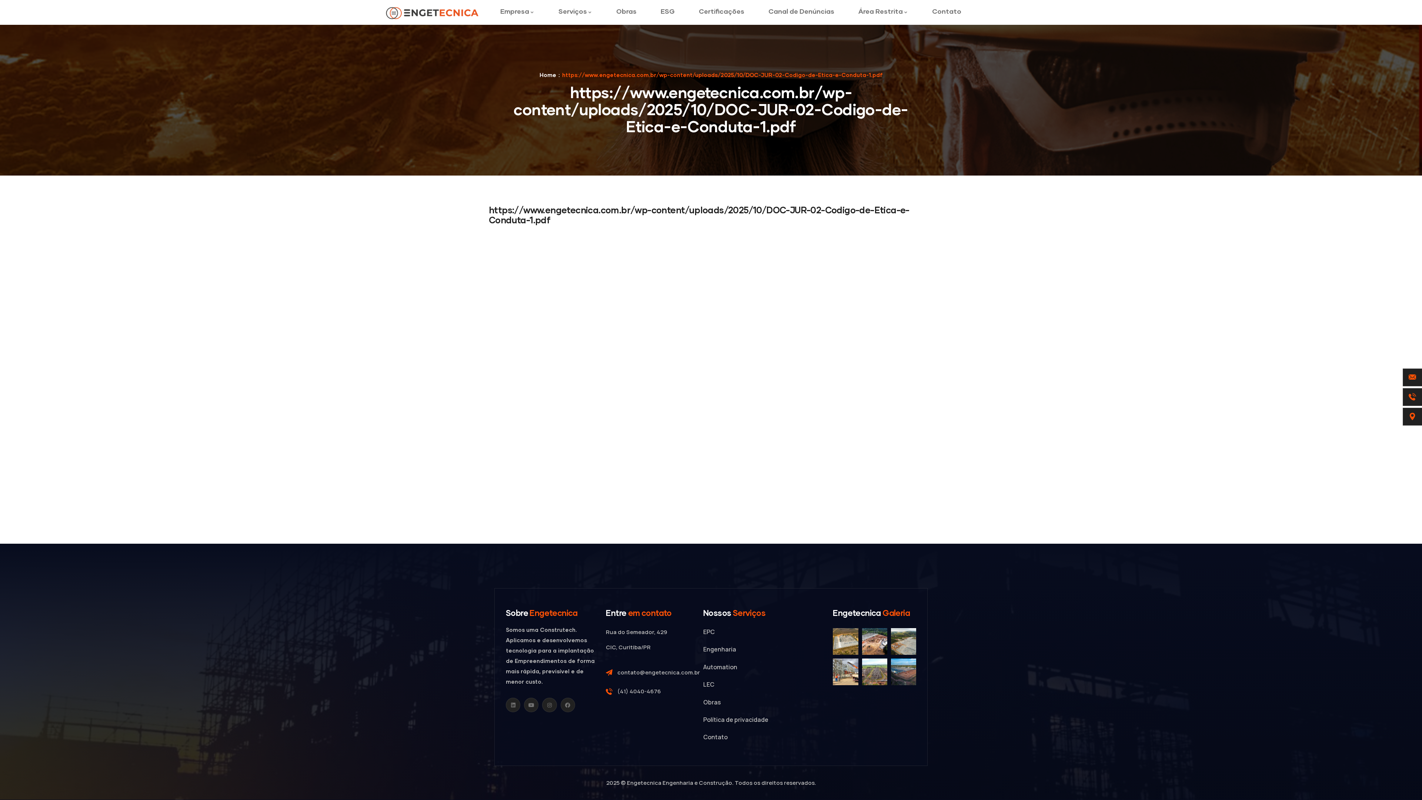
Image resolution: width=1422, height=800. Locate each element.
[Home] (432, 13)
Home (548, 74)
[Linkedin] (513, 705)
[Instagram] (549, 705)
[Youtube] (531, 705)
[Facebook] (568, 705)
